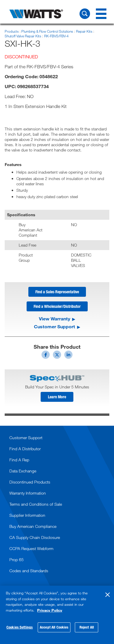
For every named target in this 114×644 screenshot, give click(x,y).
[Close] (107, 595)
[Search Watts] (85, 13)
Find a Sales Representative (57, 291)
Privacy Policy (49, 610)
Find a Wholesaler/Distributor (57, 306)
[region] (57, 615)
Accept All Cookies (54, 627)
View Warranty (54, 318)
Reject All (87, 627)
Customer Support (54, 326)
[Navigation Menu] (101, 13)
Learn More (57, 396)
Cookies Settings (19, 627)
